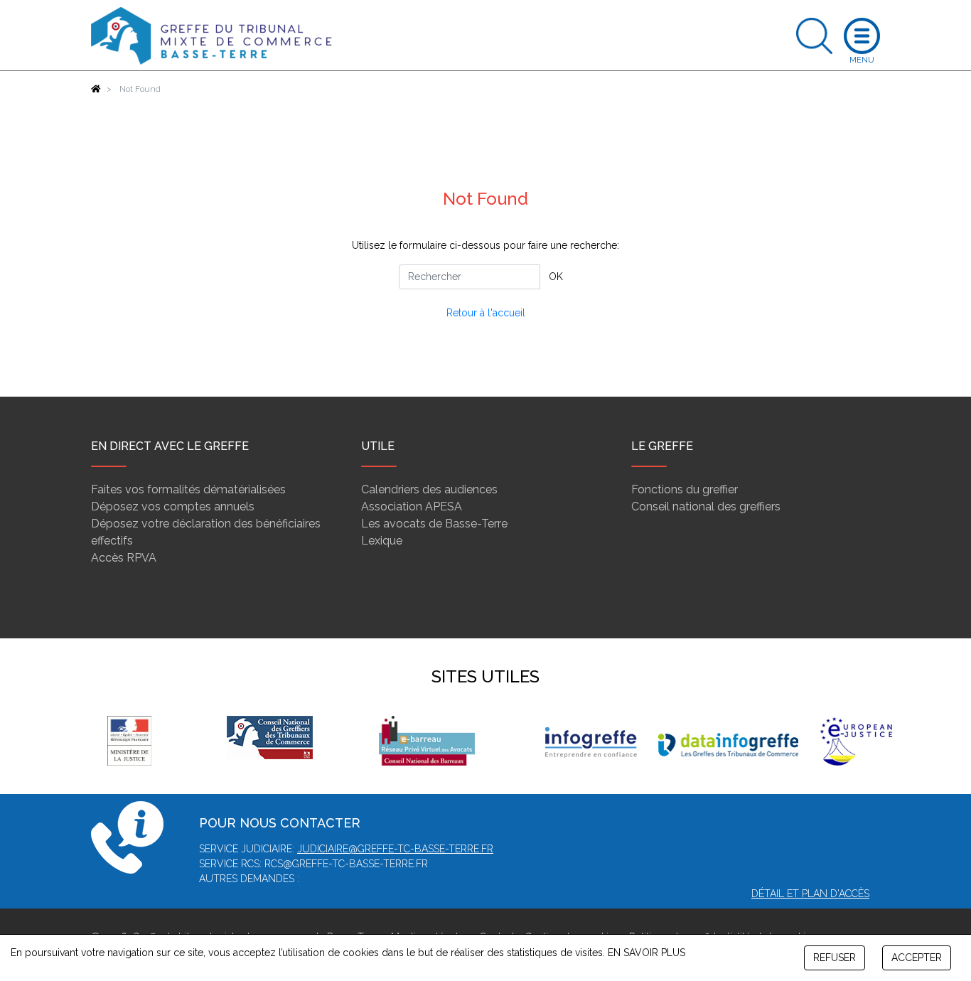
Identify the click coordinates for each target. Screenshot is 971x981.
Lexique (381, 540)
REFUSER (834, 957)
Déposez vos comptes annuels (172, 506)
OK (556, 276)
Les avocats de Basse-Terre (434, 523)
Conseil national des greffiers (705, 506)
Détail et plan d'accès (810, 893)
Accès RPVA (123, 557)
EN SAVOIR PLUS (646, 952)
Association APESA (411, 506)
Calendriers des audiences (429, 489)
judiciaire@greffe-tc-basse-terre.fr (395, 848)
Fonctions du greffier (684, 489)
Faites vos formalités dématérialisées (188, 489)
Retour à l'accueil (485, 312)
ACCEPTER (916, 957)
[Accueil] (96, 89)
